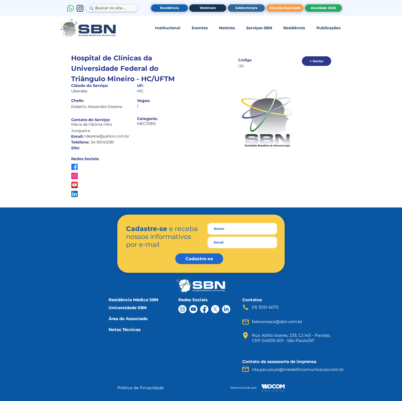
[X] (215, 309)
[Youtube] (193, 309)
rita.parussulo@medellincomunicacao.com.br (298, 369)
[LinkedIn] (226, 309)
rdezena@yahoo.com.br (106, 136)
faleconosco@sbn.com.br (277, 321)
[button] (167, 27)
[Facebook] (204, 309)
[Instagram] (182, 309)
